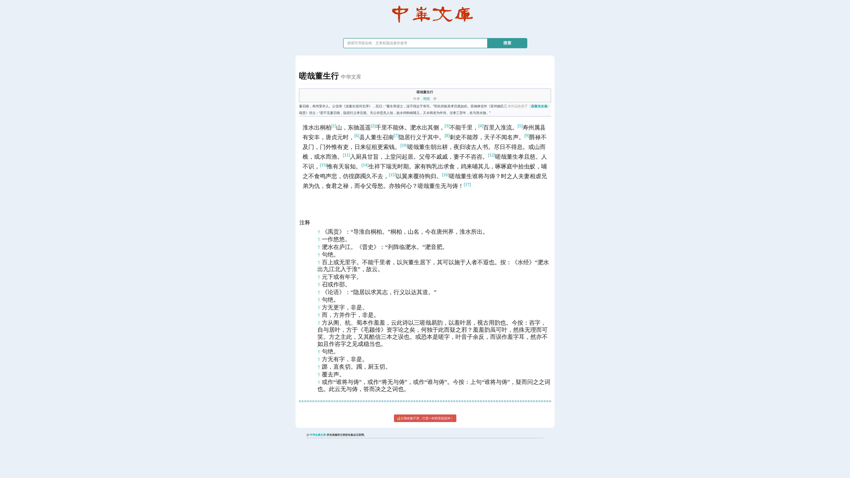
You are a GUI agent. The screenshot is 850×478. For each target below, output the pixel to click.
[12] (491, 155)
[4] (480, 125)
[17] (467, 184)
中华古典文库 (318, 434)
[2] (373, 125)
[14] (365, 165)
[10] (404, 145)
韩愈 (426, 98)
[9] (526, 135)
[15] (392, 174)
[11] (346, 155)
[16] (445, 174)
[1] (333, 125)
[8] (447, 135)
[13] (323, 165)
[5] (520, 125)
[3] (447, 125)
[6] (356, 135)
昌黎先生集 (539, 106)
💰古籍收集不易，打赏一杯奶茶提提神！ (425, 418)
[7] (396, 135)
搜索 (507, 43)
